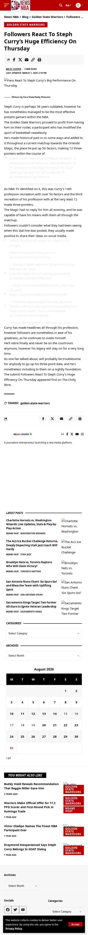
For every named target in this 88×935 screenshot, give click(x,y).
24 (12, 736)
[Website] (62, 434)
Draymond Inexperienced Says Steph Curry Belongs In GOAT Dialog (30, 847)
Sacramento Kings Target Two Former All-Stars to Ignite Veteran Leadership (31, 604)
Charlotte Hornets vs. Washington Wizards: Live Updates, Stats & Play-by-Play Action (31, 524)
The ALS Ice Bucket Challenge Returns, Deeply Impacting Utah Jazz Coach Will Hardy (32, 545)
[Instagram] (82, 434)
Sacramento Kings (31, 611)
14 (55, 714)
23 (76, 725)
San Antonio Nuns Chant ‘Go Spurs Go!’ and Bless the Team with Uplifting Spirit (31, 585)
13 (44, 714)
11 (22, 714)
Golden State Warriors (26, 25)
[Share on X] (20, 59)
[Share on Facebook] (14, 59)
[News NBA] (20, 5)
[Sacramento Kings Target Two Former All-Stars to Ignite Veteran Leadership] (71, 608)
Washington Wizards (32, 533)
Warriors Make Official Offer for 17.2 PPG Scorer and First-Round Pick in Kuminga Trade (29, 807)
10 (12, 714)
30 (76, 736)
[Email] (26, 59)
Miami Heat (12, 533)
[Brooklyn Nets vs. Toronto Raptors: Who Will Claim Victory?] (71, 568)
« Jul (8, 758)
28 (55, 736)
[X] (72, 434)
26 (33, 736)
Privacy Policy (14, 928)
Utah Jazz (25, 554)
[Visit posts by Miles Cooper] (7, 434)
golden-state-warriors (35, 403)
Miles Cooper (13, 69)
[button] (75, 924)
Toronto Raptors (30, 571)
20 (44, 725)
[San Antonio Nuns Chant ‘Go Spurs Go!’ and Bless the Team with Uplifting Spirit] (71, 587)
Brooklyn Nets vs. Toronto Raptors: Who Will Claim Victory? (29, 564)
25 (22, 736)
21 (55, 725)
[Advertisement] (37, 478)
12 (33, 714)
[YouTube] (77, 434)
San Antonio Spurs (31, 594)
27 (44, 736)
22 (65, 725)
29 (65, 736)
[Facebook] (67, 434)
